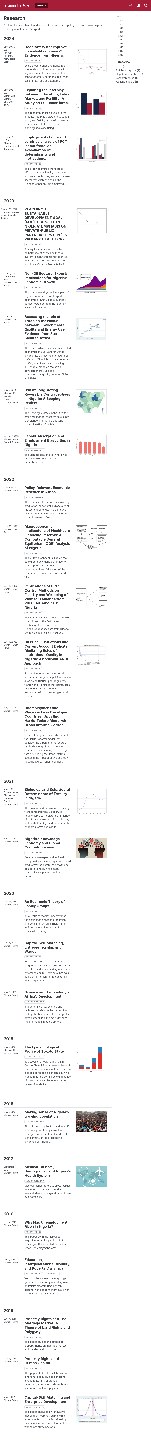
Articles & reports (35, 1057)
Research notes (51, 1274)
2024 (120, 20)
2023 (120, 24)
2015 (120, 55)
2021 (120, 32)
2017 (120, 47)
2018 (120, 43)
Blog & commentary (35, 450)
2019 (120, 39)
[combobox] (146, 5)
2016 (120, 51)
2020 (120, 36)
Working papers (33, 61)
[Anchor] (16, 38)
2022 (120, 28)
